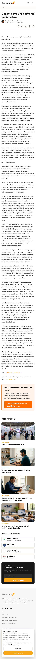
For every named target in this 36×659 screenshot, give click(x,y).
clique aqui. (12, 379)
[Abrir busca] (32, 3)
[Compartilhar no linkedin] (25, 26)
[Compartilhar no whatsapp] (18, 26)
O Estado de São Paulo (13, 373)
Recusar (18, 648)
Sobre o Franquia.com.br (9, 620)
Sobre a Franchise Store (9, 617)
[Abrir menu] (28, 3)
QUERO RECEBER (18, 580)
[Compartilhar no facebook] (29, 26)
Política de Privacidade (8, 623)
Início (3, 7)
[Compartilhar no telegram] (33, 26)
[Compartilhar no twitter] (21, 26)
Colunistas (5, 615)
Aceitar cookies (18, 653)
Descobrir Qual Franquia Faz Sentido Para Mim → (17, 405)
